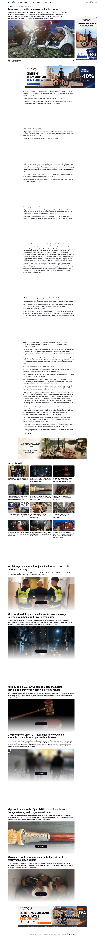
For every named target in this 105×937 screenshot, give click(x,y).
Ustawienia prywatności (60, 934)
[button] (91, 2)
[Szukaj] (87, 2)
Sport (38, 2)
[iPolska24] (13, 2)
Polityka (32, 2)
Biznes (51, 2)
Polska (20, 2)
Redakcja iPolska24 (16, 60)
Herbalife (44, 2)
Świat (25, 2)
